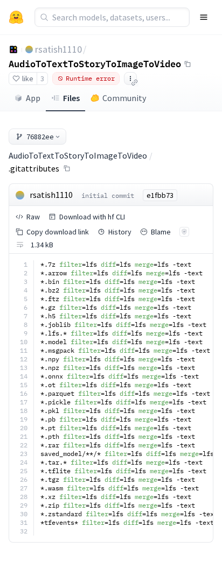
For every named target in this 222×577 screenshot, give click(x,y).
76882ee (40, 136)
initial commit (107, 195)
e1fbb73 (160, 195)
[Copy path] (67, 168)
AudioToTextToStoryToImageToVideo (95, 63)
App (33, 97)
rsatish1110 (58, 49)
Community (124, 97)
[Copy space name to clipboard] (187, 64)
